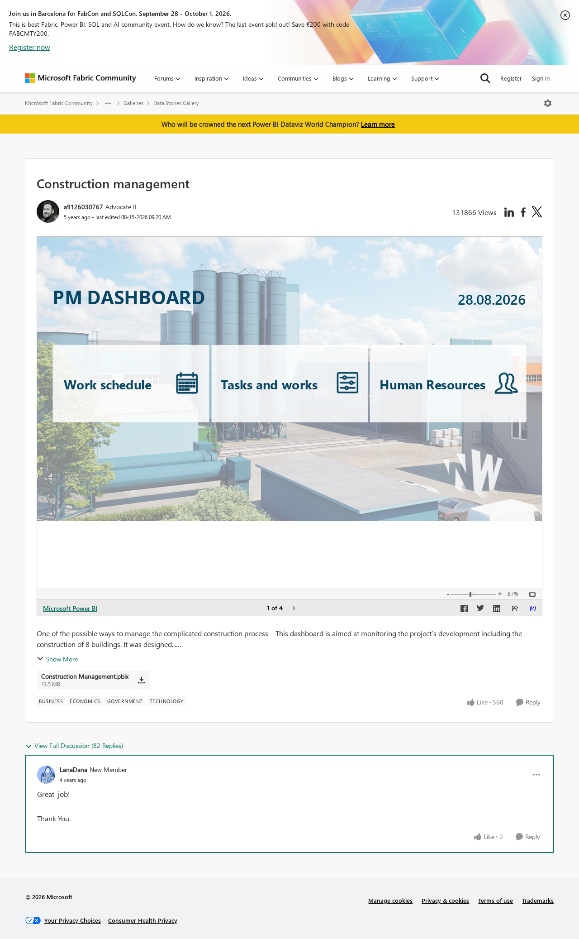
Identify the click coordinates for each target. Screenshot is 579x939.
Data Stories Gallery (176, 103)
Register (511, 78)
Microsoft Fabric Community (59, 103)
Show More (62, 659)
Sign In (541, 78)
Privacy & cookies (445, 900)
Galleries (133, 103)
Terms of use (495, 900)
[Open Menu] (547, 103)
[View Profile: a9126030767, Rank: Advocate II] (48, 211)
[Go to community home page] (80, 78)
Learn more (378, 124)
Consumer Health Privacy (142, 920)
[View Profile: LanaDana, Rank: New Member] (46, 775)
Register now (29, 47)
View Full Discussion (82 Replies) (78, 745)
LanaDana (73, 769)
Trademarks (538, 900)
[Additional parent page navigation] (108, 103)
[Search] (485, 78)
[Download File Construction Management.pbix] (141, 680)
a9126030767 (83, 206)
